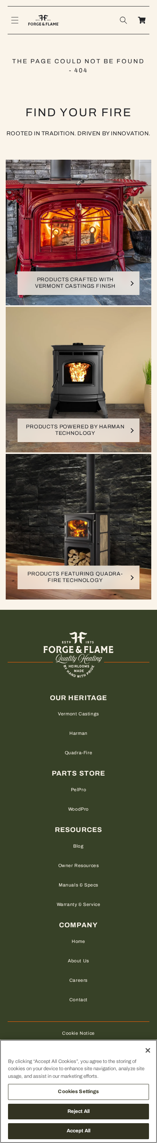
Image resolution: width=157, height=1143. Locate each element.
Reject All (78, 1111)
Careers (78, 980)
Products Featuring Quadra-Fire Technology (75, 577)
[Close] (147, 1050)
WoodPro (78, 809)
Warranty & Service (79, 904)
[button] (15, 20)
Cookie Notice (78, 1033)
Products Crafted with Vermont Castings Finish (75, 283)
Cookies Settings (78, 1091)
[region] (78, 1091)
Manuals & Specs (78, 885)
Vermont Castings (78, 714)
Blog (78, 846)
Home (78, 941)
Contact (78, 999)
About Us (78, 960)
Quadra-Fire (79, 752)
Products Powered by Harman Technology (75, 430)
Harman (78, 733)
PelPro (79, 789)
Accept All (78, 1130)
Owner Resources (78, 865)
